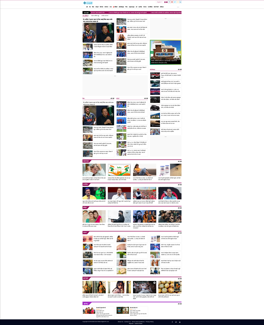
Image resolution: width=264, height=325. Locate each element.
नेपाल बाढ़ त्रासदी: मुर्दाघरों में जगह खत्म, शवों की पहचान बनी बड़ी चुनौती (136, 60)
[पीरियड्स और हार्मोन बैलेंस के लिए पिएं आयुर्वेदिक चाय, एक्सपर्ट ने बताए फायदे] (121, 263)
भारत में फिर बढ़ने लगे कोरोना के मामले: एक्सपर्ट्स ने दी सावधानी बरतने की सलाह (102, 245)
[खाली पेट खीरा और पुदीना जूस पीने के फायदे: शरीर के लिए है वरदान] (121, 255)
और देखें (112, 98)
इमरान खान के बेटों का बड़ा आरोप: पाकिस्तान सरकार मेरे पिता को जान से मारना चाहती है (137, 44)
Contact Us (127, 321)
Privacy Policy (150, 321)
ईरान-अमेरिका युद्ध (95, 15)
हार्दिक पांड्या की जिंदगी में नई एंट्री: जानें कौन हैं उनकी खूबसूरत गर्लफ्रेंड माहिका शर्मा (92, 296)
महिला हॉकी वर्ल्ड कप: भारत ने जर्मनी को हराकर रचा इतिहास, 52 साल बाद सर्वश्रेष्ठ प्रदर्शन (136, 120)
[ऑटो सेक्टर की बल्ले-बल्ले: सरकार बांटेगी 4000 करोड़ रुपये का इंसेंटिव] (155, 131)
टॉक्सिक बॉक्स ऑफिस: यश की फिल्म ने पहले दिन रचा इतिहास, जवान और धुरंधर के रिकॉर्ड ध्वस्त (169, 225)
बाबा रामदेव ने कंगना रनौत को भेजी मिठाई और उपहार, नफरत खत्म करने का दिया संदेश (137, 28)
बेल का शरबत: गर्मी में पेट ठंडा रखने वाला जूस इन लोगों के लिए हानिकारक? (169, 296)
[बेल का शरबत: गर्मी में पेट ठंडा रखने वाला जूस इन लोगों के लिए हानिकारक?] (170, 287)
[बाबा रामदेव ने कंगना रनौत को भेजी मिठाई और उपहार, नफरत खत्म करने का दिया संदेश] (121, 29)
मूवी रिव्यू (86, 303)
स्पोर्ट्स (96, 7)
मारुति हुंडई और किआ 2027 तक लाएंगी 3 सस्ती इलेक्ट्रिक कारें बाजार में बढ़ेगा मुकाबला (171, 82)
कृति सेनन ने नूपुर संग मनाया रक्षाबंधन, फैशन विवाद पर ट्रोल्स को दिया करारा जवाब (93, 225)
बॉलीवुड (85, 207)
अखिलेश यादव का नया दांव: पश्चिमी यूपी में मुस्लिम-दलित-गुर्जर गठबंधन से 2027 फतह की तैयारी (144, 202)
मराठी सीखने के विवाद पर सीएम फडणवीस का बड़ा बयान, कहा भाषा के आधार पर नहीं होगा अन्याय (169, 202)
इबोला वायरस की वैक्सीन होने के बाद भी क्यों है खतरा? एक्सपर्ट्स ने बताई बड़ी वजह (136, 269)
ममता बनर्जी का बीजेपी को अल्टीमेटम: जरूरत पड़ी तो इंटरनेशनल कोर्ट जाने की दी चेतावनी (147, 13)
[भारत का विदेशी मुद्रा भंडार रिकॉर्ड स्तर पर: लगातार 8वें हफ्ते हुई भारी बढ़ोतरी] (88, 63)
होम (87, 7)
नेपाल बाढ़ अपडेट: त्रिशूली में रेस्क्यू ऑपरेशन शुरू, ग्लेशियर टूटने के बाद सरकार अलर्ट (137, 20)
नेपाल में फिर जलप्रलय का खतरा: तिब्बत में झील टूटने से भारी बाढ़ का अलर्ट (136, 68)
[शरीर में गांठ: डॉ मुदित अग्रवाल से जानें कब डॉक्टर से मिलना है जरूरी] (155, 247)
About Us (120, 321)
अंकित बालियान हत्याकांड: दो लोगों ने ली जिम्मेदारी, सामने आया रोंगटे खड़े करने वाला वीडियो (136, 37)
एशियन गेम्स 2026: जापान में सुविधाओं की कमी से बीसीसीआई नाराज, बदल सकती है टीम (103, 54)
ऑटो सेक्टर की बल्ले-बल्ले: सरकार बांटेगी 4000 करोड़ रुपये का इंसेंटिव (170, 130)
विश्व (93, 7)
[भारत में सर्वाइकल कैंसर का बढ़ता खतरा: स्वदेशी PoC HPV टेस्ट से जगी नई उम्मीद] (155, 255)
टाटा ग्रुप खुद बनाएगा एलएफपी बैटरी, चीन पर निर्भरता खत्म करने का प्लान (170, 122)
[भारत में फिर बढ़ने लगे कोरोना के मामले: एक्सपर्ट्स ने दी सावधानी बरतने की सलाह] (88, 247)
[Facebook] (169, 2)
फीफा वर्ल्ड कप (105, 15)
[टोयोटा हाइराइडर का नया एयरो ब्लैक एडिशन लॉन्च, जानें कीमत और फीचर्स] (155, 107)
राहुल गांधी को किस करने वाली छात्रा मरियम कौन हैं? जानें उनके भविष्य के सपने (93, 202)
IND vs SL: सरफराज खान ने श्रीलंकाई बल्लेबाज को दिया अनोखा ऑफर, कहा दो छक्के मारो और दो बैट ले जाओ (136, 152)
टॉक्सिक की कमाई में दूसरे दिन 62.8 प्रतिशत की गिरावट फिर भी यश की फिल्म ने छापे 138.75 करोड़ (119, 225)
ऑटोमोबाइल (121, 7)
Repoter (131, 323)
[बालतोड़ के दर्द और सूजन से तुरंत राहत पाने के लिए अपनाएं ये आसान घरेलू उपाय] (121, 247)
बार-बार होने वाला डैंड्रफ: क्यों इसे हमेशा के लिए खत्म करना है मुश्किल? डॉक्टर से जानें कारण (94, 178)
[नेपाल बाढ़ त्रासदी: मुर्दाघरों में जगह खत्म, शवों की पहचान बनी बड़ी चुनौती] (121, 61)
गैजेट (126, 7)
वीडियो (115, 7)
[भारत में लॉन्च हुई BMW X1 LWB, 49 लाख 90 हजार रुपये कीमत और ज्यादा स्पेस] (155, 91)
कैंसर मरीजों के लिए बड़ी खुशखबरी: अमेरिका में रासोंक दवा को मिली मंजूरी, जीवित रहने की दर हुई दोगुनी (103, 238)
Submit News (138, 323)
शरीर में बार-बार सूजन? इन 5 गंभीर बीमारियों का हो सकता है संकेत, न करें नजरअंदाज (103, 253)
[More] (178, 7)
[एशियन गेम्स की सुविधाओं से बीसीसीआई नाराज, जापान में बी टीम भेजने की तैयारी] (121, 53)
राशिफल (162, 7)
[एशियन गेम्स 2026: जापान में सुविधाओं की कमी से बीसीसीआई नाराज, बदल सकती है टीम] (88, 55)
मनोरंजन (106, 7)
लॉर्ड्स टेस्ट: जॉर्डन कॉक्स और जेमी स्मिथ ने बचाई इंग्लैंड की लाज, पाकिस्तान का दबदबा (137, 127)
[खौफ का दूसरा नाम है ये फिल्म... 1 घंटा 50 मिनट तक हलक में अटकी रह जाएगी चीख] (119, 287)
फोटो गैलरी (156, 7)
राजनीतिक (150, 7)
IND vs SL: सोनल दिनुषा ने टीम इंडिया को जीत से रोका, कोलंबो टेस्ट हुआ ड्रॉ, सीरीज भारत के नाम (136, 144)
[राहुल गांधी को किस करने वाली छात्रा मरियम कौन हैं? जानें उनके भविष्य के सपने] (94, 193)
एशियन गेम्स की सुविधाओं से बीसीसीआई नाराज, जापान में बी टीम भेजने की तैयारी (136, 52)
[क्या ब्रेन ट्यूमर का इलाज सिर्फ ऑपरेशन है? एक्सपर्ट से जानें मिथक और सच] (88, 263)
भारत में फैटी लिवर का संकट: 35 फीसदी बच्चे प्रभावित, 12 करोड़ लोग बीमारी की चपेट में (143, 178)
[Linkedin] (180, 2)
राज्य (111, 7)
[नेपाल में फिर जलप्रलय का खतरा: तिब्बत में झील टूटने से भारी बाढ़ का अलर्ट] (121, 69)
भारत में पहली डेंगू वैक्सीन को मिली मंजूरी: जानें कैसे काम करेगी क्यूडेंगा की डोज (169, 178)
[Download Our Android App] (165, 2)
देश (90, 7)
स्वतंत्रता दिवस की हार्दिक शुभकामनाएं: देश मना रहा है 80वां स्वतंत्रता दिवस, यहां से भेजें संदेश (119, 178)
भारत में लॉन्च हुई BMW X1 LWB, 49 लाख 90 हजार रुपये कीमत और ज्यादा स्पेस (170, 90)
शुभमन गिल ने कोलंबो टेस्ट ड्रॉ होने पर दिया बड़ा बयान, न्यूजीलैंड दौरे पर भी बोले (136, 135)
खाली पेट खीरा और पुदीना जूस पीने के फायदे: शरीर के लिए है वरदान (137, 253)
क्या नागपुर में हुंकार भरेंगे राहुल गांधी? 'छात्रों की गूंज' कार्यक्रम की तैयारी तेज (119, 202)
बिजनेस (101, 7)
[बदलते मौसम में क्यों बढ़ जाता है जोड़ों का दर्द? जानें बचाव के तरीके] (155, 263)
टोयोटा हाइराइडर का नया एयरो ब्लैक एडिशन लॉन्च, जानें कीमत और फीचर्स (170, 106)
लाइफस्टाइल (131, 7)
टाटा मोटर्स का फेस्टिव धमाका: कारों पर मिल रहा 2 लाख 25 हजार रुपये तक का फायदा (170, 114)
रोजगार (145, 7)
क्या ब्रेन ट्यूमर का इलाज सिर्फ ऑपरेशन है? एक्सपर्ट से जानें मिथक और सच (103, 261)
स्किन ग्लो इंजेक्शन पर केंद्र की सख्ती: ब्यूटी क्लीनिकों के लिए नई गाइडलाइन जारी (170, 269)
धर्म (136, 7)
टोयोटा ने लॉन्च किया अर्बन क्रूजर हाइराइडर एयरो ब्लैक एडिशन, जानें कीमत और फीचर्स (171, 98)
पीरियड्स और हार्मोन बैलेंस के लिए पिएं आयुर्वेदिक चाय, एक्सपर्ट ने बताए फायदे (135, 261)
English (159, 2)
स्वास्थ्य (85, 232)
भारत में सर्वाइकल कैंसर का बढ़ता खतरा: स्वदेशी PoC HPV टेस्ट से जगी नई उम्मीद (170, 253)
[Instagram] (178, 2)
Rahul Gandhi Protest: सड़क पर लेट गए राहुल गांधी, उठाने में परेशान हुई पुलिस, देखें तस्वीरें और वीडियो (144, 296)
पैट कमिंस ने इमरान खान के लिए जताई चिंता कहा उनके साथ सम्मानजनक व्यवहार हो (97, 20)
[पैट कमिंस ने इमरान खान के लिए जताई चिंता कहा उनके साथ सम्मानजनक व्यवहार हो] (98, 33)
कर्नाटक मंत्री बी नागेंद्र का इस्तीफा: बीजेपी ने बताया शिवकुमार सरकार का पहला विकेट (103, 45)
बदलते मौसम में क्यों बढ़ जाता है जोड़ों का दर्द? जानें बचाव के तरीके (171, 261)
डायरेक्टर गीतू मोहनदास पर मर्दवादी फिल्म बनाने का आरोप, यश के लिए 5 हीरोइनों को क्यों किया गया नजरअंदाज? (144, 226)
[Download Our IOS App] (167, 2)
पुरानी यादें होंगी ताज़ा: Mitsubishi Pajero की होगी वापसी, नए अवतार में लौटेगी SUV (171, 75)
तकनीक (140, 7)
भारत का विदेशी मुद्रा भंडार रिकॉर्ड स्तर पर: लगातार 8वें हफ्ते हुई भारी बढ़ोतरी (102, 13)
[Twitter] (175, 2)
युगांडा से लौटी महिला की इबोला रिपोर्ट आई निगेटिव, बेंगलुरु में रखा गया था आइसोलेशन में (103, 269)
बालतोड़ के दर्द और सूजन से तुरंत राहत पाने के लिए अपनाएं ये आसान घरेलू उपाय (136, 245)
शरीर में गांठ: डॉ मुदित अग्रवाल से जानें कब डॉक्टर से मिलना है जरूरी (170, 245)
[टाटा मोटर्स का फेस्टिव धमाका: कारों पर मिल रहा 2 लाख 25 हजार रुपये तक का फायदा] (155, 115)
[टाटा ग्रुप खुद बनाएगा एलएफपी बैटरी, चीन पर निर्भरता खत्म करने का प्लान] (155, 123)
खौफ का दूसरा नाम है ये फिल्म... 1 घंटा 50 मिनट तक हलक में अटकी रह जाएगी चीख (118, 296)
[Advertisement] (115, 86)
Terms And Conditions (138, 321)
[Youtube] (172, 2)
